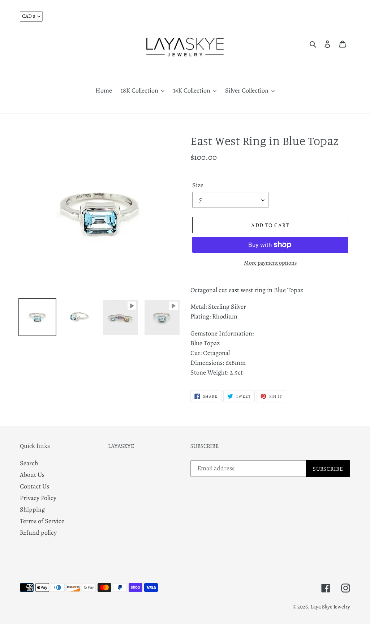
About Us (32, 474)
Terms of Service (42, 521)
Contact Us (34, 486)
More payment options (270, 263)
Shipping (32, 509)
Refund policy (38, 532)
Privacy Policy (38, 497)
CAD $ (28, 16)
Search (29, 463)
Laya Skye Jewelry (330, 606)
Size (197, 185)
